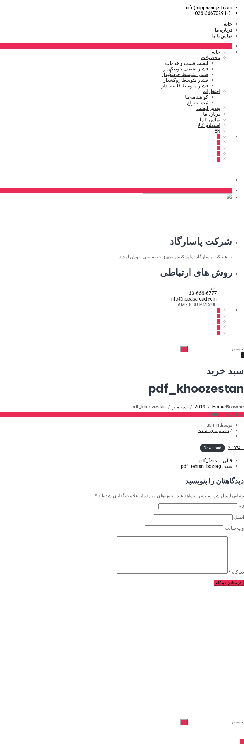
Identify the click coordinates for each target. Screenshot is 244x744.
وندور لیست (208, 108)
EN (217, 131)
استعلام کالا (209, 125)
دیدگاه (236, 572)
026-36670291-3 (213, 13)
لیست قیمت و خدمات (186, 63)
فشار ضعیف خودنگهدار (185, 69)
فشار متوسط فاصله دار (185, 86)
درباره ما (223, 30)
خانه (228, 24)
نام (241, 506)
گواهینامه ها (196, 97)
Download (212, 448)
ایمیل (239, 517)
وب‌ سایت (234, 528)
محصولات (210, 57)
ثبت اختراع (197, 103)
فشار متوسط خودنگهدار (184, 74)
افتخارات (211, 91)
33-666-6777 (203, 293)
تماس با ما (222, 36)
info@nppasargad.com (209, 7)
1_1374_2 (236, 448)
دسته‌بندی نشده (213, 430)
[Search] (184, 349)
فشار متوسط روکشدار (185, 80)
